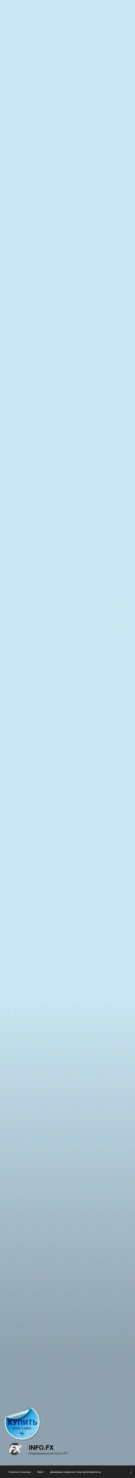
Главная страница (19, 1471)
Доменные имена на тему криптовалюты (75, 1471)
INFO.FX (41, 1447)
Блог (41, 1471)
